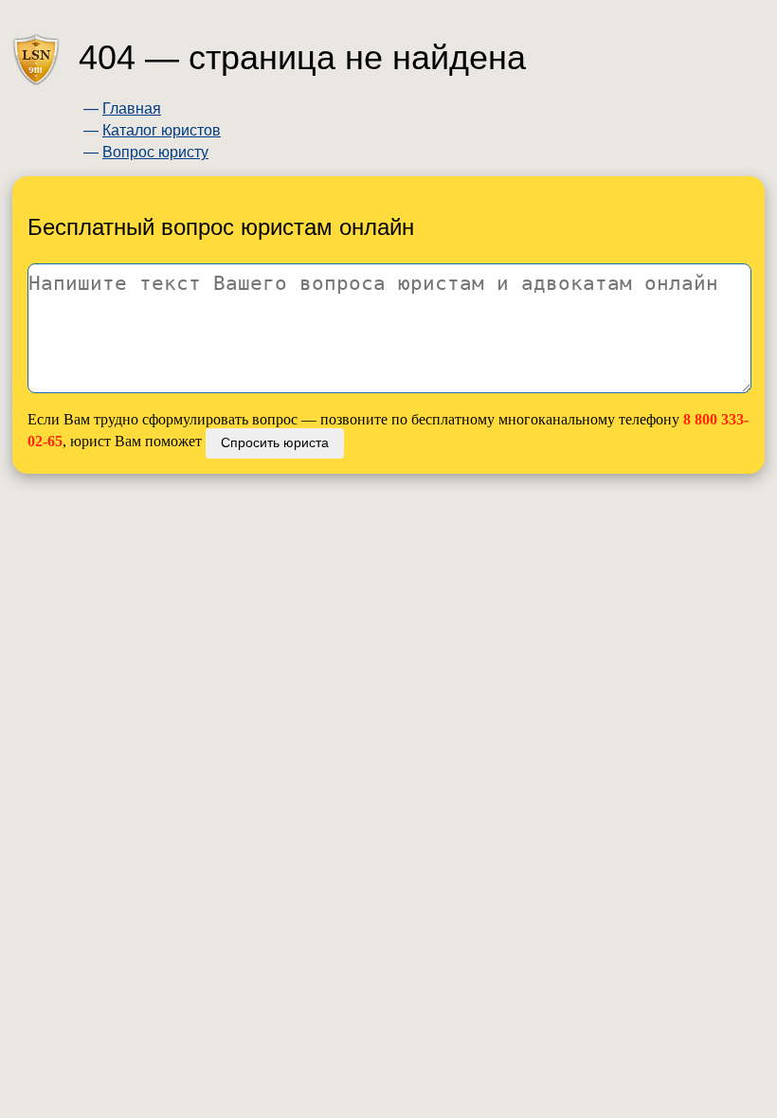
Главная (131, 108)
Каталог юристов (161, 130)
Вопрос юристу (155, 152)
